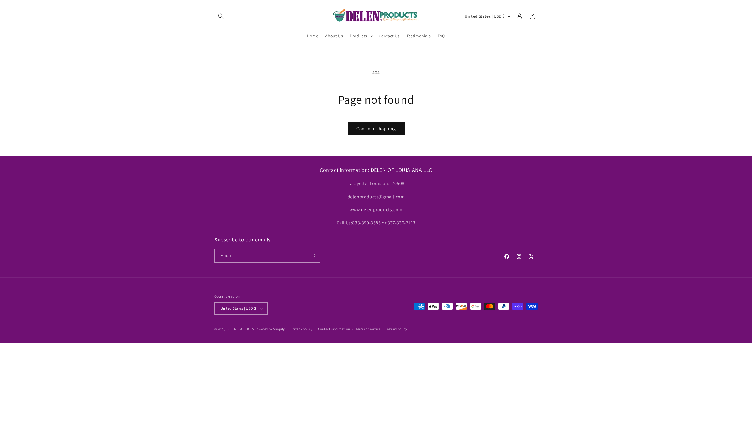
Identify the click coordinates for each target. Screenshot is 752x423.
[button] (220, 16)
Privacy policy (301, 329)
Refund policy (396, 329)
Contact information (334, 329)
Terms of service (368, 329)
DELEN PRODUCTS (240, 329)
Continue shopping (376, 128)
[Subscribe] (313, 256)
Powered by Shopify (270, 329)
